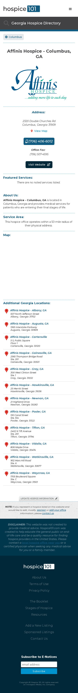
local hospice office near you (41, 542)
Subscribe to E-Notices (39, 657)
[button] (70, 9)
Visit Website (39, 164)
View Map (39, 131)
